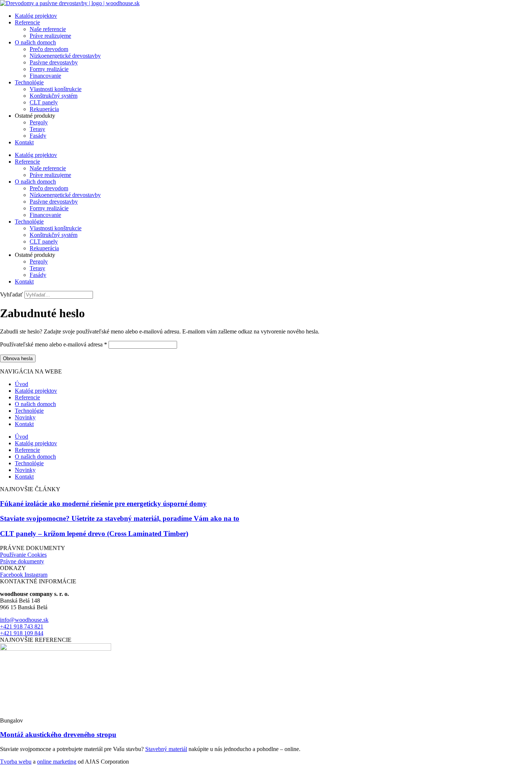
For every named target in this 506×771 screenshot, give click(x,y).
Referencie (27, 22)
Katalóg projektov (36, 16)
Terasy (37, 129)
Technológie (29, 82)
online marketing (56, 761)
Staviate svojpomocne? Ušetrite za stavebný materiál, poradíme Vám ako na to (119, 518)
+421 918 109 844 (21, 633)
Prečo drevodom (49, 49)
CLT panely (44, 102)
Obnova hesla (18, 358)
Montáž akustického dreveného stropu (58, 734)
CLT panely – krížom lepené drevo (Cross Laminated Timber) (94, 533)
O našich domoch (35, 42)
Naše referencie (48, 29)
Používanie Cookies (23, 555)
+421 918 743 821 (21, 626)
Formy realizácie (49, 69)
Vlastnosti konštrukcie (55, 89)
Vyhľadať (11, 294)
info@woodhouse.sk (24, 620)
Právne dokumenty (22, 561)
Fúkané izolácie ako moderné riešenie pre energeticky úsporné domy (103, 503)
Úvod (21, 384)
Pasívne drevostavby (54, 62)
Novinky (25, 417)
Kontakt (24, 142)
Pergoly (39, 122)
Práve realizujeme (50, 36)
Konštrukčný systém (53, 96)
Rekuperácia (44, 109)
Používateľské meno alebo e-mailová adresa (53, 344)
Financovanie (45, 76)
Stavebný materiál (166, 749)
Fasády (38, 136)
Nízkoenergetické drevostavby (65, 56)
